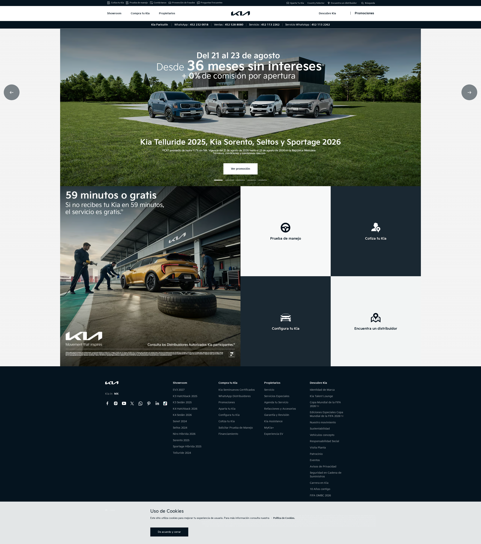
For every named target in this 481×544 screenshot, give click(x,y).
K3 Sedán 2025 (182, 402)
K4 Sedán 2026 (182, 415)
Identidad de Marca (322, 389)
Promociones (227, 402)
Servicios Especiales (276, 396)
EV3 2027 (179, 389)
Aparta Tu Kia (297, 3)
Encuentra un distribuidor (344, 3)
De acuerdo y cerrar (169, 531)
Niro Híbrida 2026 (184, 434)
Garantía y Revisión (276, 415)
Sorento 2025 (181, 440)
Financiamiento (228, 434)
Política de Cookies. (284, 518)
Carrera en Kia (319, 483)
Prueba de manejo (139, 3)
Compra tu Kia (140, 13)
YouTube (124, 403)
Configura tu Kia (229, 415)
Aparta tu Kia (227, 408)
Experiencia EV (273, 434)
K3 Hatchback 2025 (185, 396)
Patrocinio (316, 454)
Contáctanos (160, 3)
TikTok (165, 403)
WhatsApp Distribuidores (235, 396)
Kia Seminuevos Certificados (237, 389)
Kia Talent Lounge (321, 396)
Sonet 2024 (180, 421)
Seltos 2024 (180, 427)
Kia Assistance (273, 421)
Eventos (315, 460)
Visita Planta (318, 447)
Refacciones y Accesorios (280, 408)
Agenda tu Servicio (276, 402)
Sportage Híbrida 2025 (187, 446)
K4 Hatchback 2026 (185, 408)
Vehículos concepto (322, 435)
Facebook (107, 403)
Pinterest (149, 403)
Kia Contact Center (140, 403)
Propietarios (167, 13)
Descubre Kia (327, 13)
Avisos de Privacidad (323, 466)
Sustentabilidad (320, 428)
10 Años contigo (320, 489)
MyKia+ (269, 427)
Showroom (114, 13)
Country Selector (315, 3)
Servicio (269, 389)
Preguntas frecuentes (211, 3)
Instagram (115, 403)
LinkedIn (157, 403)
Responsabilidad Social (324, 441)
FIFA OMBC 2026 (320, 495)
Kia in (112, 393)
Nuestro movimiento (323, 422)
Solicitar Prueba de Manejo (236, 427)
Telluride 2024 (182, 452)
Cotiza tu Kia (117, 3)
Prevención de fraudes (183, 3)
